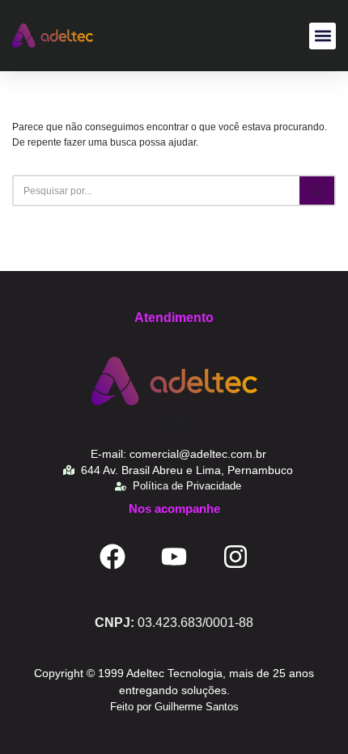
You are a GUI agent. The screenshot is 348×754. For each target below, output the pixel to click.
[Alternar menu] (178, 421)
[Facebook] (112, 556)
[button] (322, 36)
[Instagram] (235, 556)
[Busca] (317, 190)
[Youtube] (174, 556)
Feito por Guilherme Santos (174, 707)
